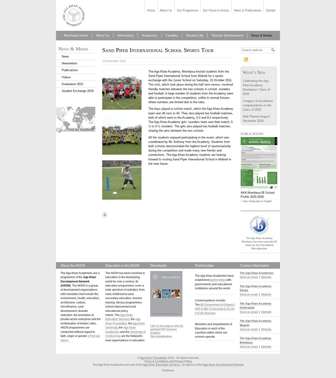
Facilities (171, 35)
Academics (149, 35)
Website (266, 277)
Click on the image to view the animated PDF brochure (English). (166, 329)
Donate (270, 10)
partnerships (218, 280)
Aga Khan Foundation (153, 358)
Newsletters (69, 63)
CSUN (199, 313)
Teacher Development (227, 35)
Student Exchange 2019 (77, 91)
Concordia (217, 309)
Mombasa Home (76, 35)
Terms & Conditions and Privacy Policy (168, 361)
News (65, 56)
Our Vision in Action (216, 10)
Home (151, 10)
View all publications (161, 336)
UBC (205, 309)
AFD (197, 309)
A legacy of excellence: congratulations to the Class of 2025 (258, 105)
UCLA (229, 309)
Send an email (249, 277)
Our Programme (187, 10)
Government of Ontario (219, 304)
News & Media (261, 35)
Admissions (125, 35)
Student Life (194, 35)
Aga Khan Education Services (161, 364)
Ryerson (210, 313)
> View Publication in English (256, 201)
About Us (166, 10)
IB (201, 304)
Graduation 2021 (72, 84)
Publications (70, 70)
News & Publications (247, 10)
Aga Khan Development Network (223, 364)
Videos (66, 77)
